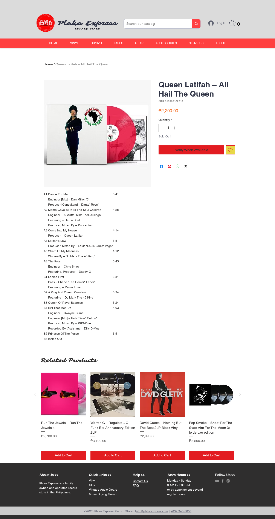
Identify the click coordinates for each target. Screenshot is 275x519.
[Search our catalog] (196, 23)
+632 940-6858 (181, 511)
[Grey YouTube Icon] (217, 481)
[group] (137, 416)
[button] (74, 43)
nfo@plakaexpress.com (152, 511)
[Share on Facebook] (161, 166)
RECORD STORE (87, 29)
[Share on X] (185, 166)
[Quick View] (63, 394)
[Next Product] (240, 394)
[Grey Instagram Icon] (228, 481)
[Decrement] (162, 128)
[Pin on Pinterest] (169, 166)
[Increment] (175, 128)
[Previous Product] (34, 394)
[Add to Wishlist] (230, 149)
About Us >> (49, 475)
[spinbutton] (168, 128)
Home (48, 64)
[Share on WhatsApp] (177, 166)
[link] (236, 22)
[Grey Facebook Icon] (222, 481)
